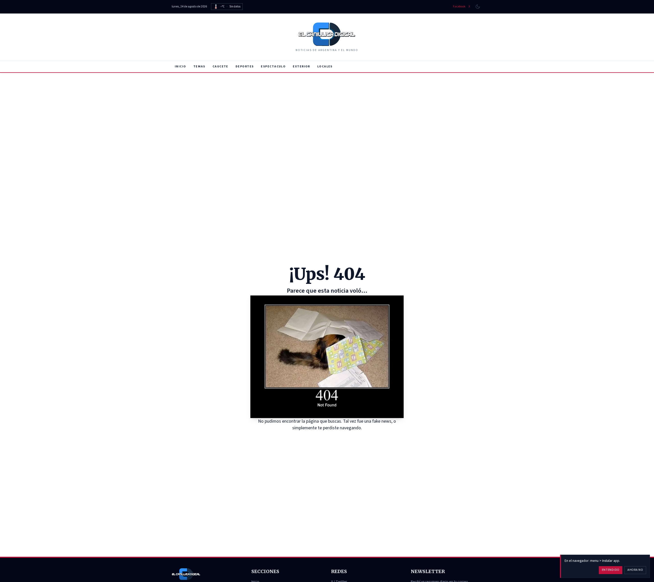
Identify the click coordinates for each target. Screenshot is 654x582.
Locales (325, 66)
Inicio (180, 66)
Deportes (245, 66)
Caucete (220, 66)
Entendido (611, 570)
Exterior (301, 66)
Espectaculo (273, 66)
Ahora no (635, 570)
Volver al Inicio (331, 437)
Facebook (459, 7)
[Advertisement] (327, 111)
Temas (199, 66)
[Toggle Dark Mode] (477, 6)
